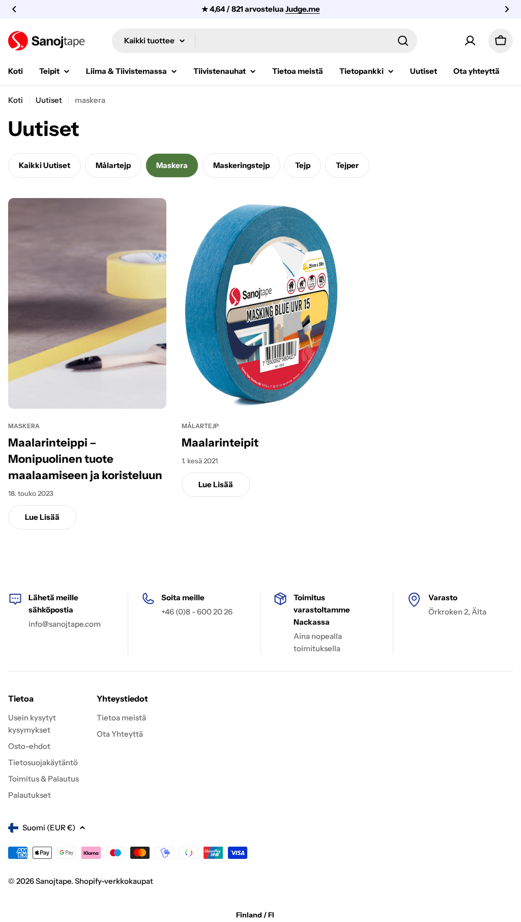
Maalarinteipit (220, 443)
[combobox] (264, 41)
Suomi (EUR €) (48, 827)
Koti (15, 100)
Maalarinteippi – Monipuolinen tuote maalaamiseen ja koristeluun (85, 459)
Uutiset (49, 100)
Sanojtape (53, 881)
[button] (14, 9)
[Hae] (403, 41)
